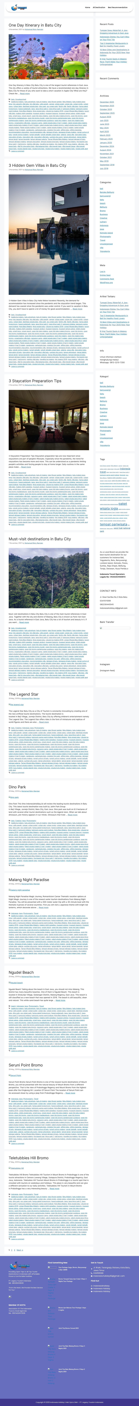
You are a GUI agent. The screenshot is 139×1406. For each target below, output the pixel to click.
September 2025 (107, 113)
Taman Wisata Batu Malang (57, 139)
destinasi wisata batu (30, 106)
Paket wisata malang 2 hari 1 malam (33, 127)
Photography (39, 728)
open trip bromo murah (36, 118)
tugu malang (72, 144)
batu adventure (29, 102)
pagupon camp (36, 123)
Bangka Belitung (107, 192)
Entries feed (105, 275)
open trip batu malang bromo (59, 116)
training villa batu (33, 144)
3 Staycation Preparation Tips (35, 381)
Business (104, 214)
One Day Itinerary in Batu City (35, 25)
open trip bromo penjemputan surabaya (39, 120)
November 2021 (107, 154)
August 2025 (105, 117)
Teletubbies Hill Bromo (29, 1158)
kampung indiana (69, 109)
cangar (51, 104)
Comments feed (107, 279)
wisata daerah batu (24, 149)
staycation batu (80, 134)
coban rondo (78, 104)
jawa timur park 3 (55, 109)
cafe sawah (44, 104)
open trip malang (61, 120)
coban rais (68, 104)
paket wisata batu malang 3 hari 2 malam (24, 125)
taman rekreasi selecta (38, 139)
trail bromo (22, 144)
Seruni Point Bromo (26, 1065)
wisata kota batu (38, 149)
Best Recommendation (117, 7)
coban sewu (61, 733)
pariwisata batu (40, 130)
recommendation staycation (19, 132)
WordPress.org (106, 282)
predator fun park (53, 130)
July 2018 (104, 168)
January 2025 (106, 143)
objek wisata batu (25, 742)
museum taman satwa (67, 113)
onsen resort (26, 116)
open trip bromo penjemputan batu (58, 118)
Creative (18, 728)
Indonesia (25, 728)
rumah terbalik (34, 134)
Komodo (122, 475)
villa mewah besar (68, 146)
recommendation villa (38, 132)
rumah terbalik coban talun (50, 134)
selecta (63, 134)
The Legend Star (23, 694)
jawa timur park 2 (42, 109)
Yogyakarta (105, 251)
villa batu (81, 144)
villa (101, 248)
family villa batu (72, 106)
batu (12, 99)
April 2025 (104, 131)
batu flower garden (55, 102)
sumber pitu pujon (56, 137)
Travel (36, 913)
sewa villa (70, 134)
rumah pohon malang (20, 134)
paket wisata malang (16, 754)
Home (87, 7)
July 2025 (104, 120)
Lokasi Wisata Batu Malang (74, 111)
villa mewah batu (55, 146)
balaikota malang (17, 102)
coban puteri (59, 104)
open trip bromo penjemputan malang (36, 747)
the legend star (82, 142)
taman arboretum (70, 137)
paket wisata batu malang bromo (52, 125)
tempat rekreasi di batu (76, 139)
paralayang (30, 130)
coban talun (17, 106)
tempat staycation (33, 142)
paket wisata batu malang (77, 123)
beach (13, 1006)
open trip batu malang (40, 116)
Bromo (103, 211)
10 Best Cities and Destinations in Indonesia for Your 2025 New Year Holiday (115, 52)
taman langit (13, 139)
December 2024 (107, 146)
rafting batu (65, 130)
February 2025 (106, 139)
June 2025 (104, 124)
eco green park (52, 106)
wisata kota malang (52, 149)
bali (101, 188)
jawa (33, 109)
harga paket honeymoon (41, 735)
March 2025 (105, 135)
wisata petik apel (81, 149)
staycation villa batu (41, 137)
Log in (102, 271)
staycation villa (28, 137)
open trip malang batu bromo (25, 749)
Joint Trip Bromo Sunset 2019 (69, 1328)
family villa (62, 106)
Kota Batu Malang (25, 111)
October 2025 (106, 109)
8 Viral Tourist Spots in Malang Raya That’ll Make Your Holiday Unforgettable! (113, 62)
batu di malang (41, 102)
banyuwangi (105, 196)
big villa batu (34, 104)
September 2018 (107, 165)
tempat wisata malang (68, 142)
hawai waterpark (24, 109)
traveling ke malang (47, 144)
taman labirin (81, 137)
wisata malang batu (67, 149)
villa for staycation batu (25, 146)
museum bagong (52, 113)
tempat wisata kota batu (50, 142)
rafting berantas (75, 130)
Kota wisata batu (39, 111)
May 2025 (104, 128)
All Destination (99, 7)
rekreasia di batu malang (67, 132)
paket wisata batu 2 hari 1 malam (55, 123)
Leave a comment (17, 151)
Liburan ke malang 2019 (54, 111)
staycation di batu (15, 137)
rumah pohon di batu (41, 758)
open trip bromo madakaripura (38, 744)
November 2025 (107, 106)
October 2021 (106, 157)
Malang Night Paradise (29, 879)
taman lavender (24, 139)
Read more (25, 93)
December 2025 (107, 102)
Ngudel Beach (21, 972)
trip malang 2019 (61, 144)
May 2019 (104, 161)
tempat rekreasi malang (17, 142)
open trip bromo (77, 116)
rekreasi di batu (52, 132)
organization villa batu (22, 123)
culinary (103, 222)
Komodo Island (106, 233)
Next (20, 1250)
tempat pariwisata (113, 524)
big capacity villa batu (21, 104)
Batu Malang (67, 102)
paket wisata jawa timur (73, 125)
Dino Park (17, 787)
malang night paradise (24, 113)
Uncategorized (20, 99)
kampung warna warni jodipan (42, 737)
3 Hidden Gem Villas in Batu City (37, 165)
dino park (42, 106)
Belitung (103, 207)
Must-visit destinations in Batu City (40, 539)
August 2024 (105, 150)
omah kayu (17, 116)
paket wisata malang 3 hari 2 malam (60, 127)
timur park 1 (13, 144)
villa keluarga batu (41, 146)
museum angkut (39, 113)
